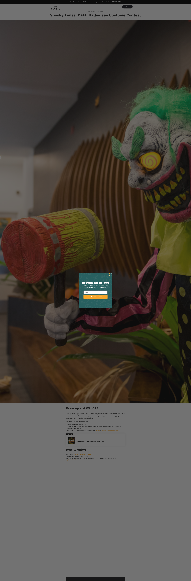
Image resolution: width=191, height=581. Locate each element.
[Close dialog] (110, 274)
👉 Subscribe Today (95, 297)
